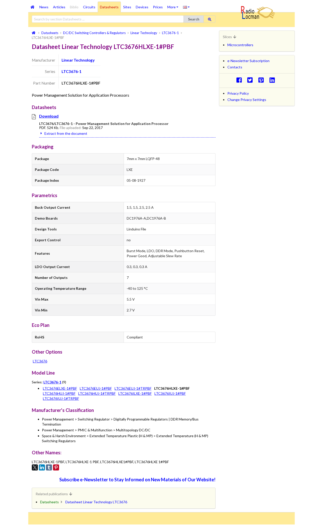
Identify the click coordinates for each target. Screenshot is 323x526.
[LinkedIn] (42, 467)
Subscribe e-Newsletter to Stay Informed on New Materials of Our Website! (137, 479)
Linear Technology (78, 60)
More (174, 5)
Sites (127, 7)
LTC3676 (40, 361)
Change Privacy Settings (246, 99)
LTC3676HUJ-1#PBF (59, 393)
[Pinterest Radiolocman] (262, 80)
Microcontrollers (240, 45)
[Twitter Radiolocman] (251, 80)
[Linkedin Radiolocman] (273, 80)
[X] (35, 467)
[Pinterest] (56, 467)
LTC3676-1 (72, 71)
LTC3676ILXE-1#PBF (135, 393)
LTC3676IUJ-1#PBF (170, 393)
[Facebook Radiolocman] (240, 80)
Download (49, 116)
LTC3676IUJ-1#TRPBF (61, 398)
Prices (158, 7)
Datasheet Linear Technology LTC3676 (96, 502)
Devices (142, 7)
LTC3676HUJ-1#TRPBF (97, 393)
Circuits (89, 7)
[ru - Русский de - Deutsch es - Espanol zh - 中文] (186, 7)
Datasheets (109, 7)
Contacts (234, 67)
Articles (59, 7)
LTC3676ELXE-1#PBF (60, 388)
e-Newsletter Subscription (248, 61)
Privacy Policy (238, 93)
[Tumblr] (49, 467)
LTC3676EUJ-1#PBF (96, 388)
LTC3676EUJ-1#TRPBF (133, 388)
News (43, 7)
